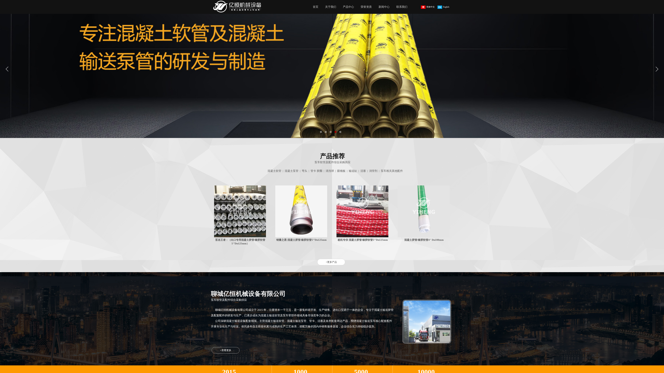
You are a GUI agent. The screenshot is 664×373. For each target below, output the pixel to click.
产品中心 (348, 6)
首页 (315, 6)
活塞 (363, 170)
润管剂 (373, 170)
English (446, 7)
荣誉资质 (366, 6)
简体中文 (430, 7)
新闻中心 (384, 6)
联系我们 (401, 6)
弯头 (304, 170)
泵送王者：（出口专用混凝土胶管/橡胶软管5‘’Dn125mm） (240, 241)
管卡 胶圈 (316, 170)
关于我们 (330, 6)
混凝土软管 (274, 170)
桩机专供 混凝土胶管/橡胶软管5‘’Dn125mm (363, 239)
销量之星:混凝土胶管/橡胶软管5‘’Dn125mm (301, 239)
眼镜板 (341, 170)
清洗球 (330, 170)
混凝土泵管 (291, 170)
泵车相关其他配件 (392, 170)
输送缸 (353, 170)
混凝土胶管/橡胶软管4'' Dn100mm (424, 239)
